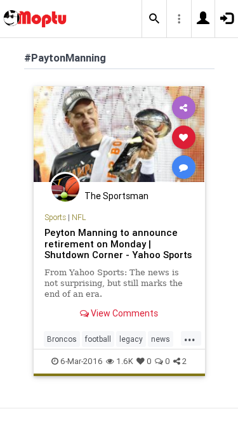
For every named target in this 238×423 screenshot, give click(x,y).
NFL (79, 217)
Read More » (119, 136)
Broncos (62, 339)
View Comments (123, 313)
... (189, 338)
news (160, 339)
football (98, 339)
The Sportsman (116, 196)
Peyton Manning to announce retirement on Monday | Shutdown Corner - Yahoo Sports (118, 243)
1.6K (124, 361)
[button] (154, 19)
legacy (131, 339)
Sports (55, 217)
